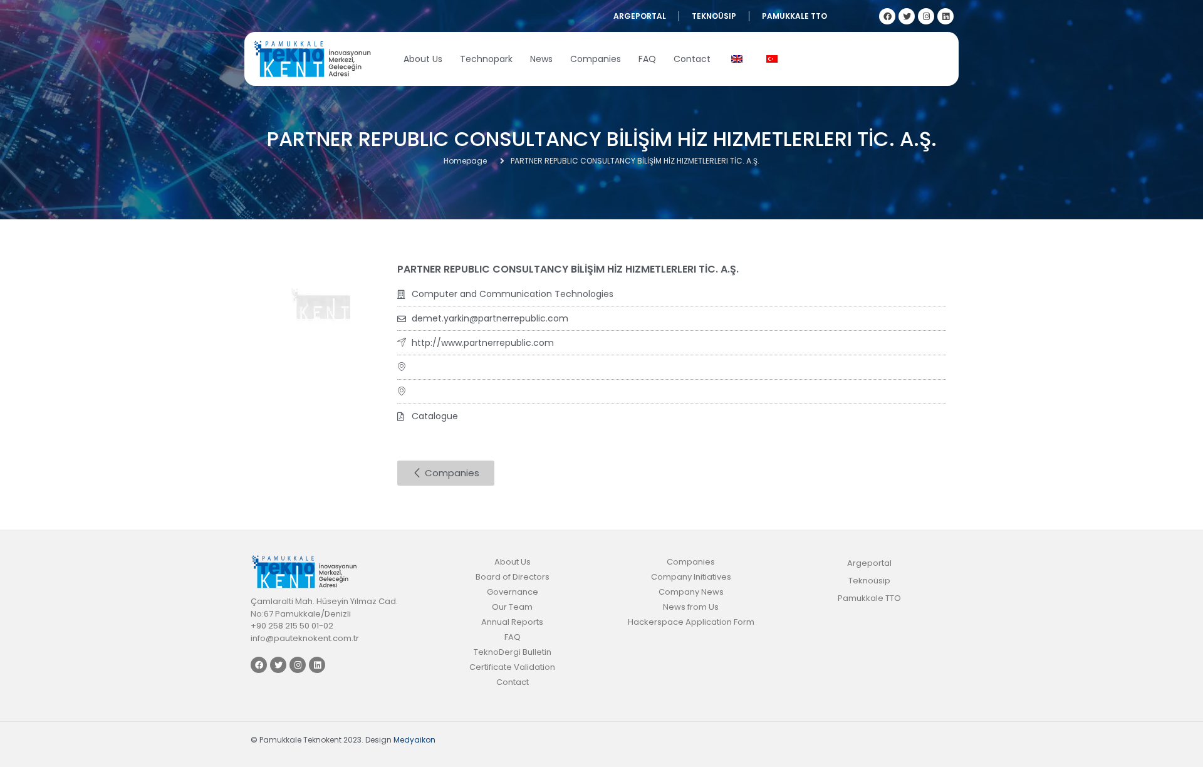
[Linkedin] (945, 16)
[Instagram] (926, 16)
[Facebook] (887, 16)
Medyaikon (414, 739)
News (541, 59)
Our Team (512, 607)
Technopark (486, 59)
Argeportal (639, 16)
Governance (512, 592)
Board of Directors (512, 577)
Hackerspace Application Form (691, 622)
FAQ (647, 59)
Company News (691, 592)
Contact (692, 59)
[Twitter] (906, 16)
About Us (423, 59)
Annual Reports (512, 622)
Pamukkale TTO (794, 16)
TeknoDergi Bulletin (512, 652)
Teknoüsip (714, 16)
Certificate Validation (512, 667)
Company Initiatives (691, 577)
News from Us (691, 607)
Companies (595, 59)
